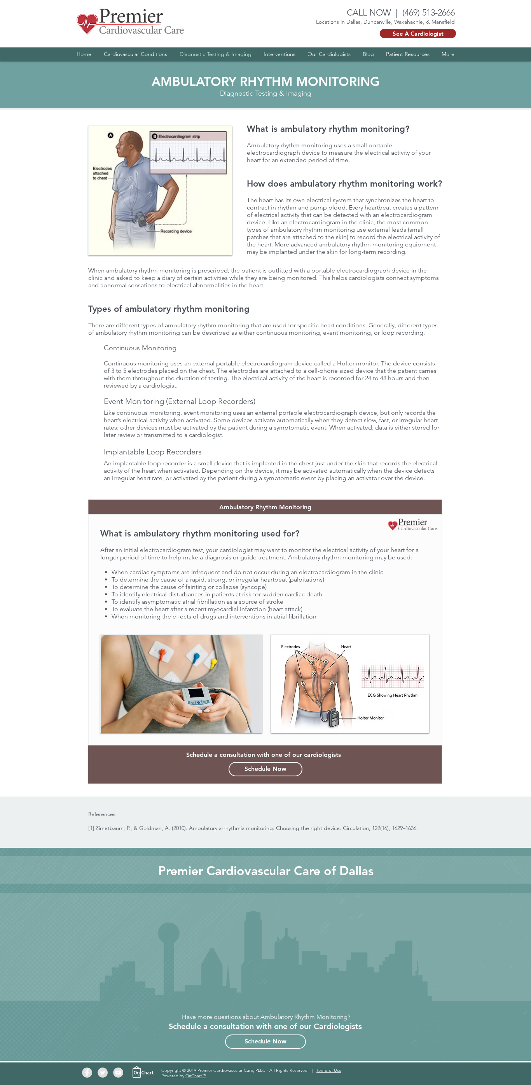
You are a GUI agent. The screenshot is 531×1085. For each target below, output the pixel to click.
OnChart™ (195, 1075)
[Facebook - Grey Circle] (87, 1073)
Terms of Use (328, 1070)
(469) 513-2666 (428, 12)
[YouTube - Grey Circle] (118, 1073)
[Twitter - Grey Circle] (103, 1073)
